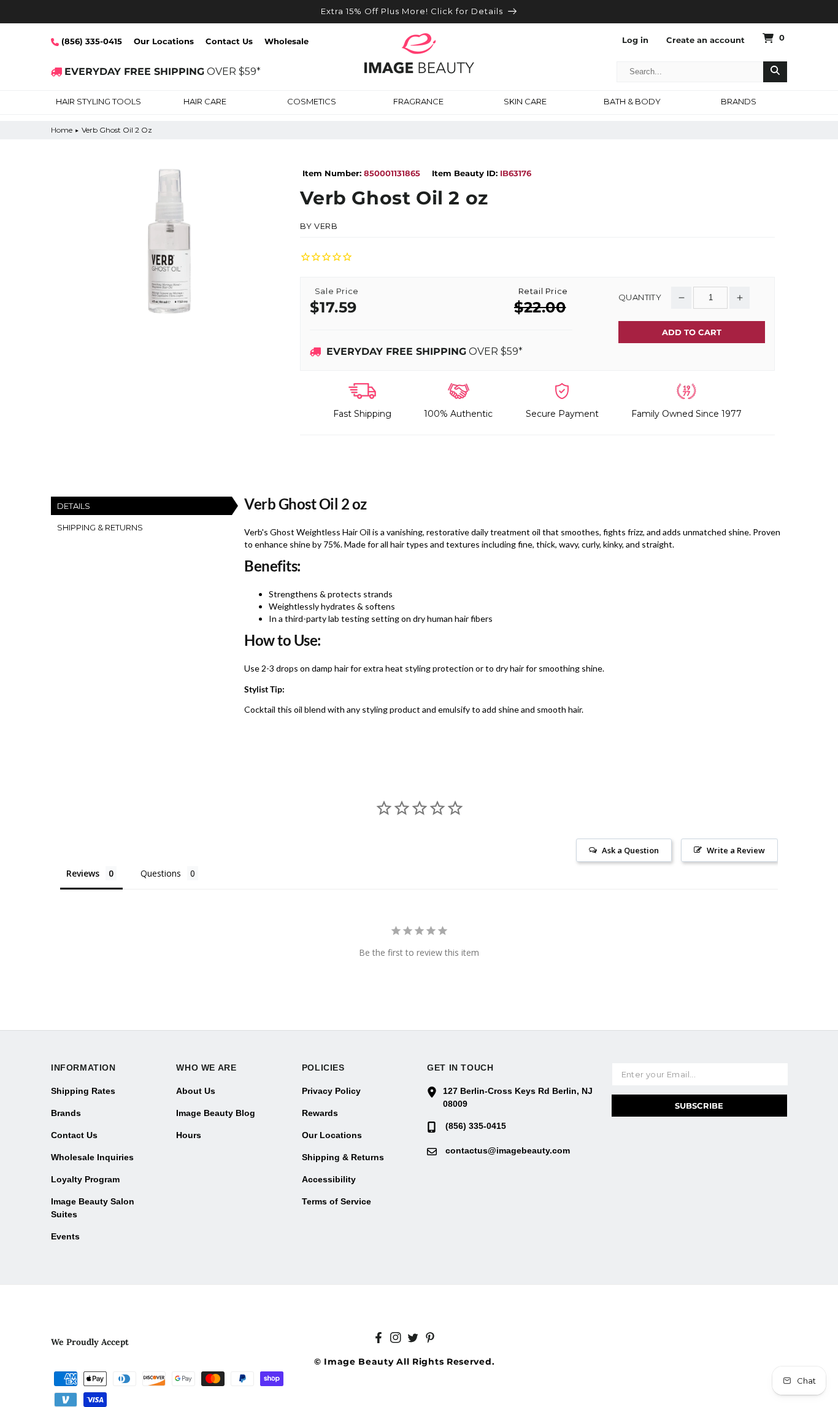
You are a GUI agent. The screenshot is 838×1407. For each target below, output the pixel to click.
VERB (325, 226)
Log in (635, 40)
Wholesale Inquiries (92, 1157)
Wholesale (286, 41)
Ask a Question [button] (630, 850)
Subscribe (699, 1105)
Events (65, 1236)
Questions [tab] (160, 873)
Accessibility (329, 1179)
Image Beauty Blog (215, 1113)
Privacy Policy (331, 1091)
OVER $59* (162, 71)
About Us (195, 1091)
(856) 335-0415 (90, 41)
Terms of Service (336, 1201)
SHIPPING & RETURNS (100, 527)
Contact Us (229, 41)
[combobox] (690, 71)
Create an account (705, 40)
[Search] (775, 71)
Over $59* (424, 351)
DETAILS (73, 506)
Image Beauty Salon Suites (92, 1207)
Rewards (320, 1113)
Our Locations (164, 41)
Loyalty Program (85, 1179)
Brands (66, 1113)
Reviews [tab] (82, 873)
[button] (98, 102)
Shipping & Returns (343, 1157)
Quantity (639, 297)
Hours (188, 1135)
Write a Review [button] (736, 850)
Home (61, 129)
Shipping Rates (83, 1091)
